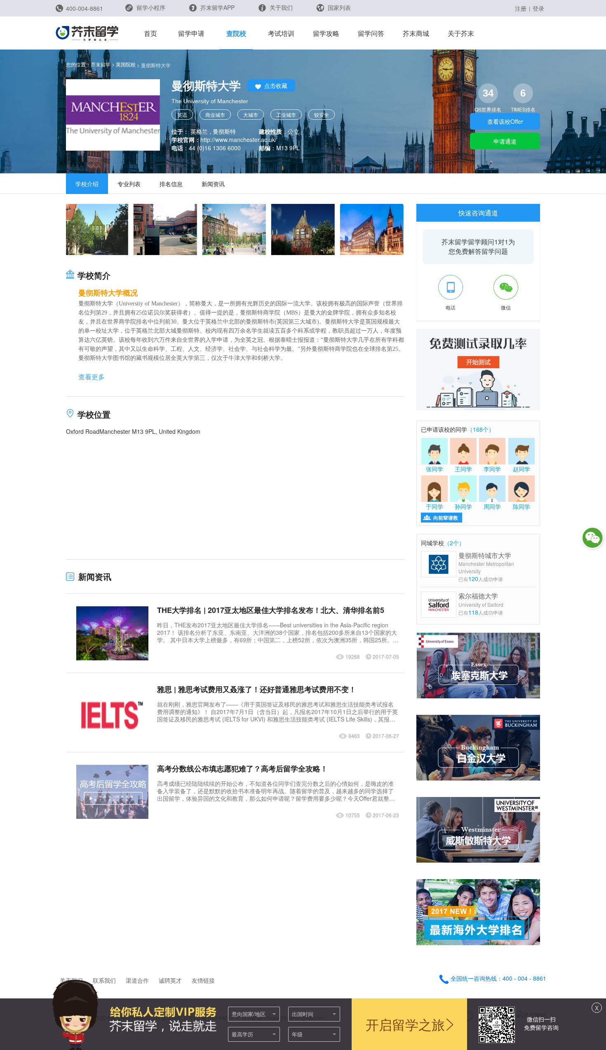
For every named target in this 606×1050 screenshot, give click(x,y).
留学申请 (191, 33)
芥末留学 (100, 64)
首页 (150, 33)
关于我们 (280, 7)
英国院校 (126, 64)
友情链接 (203, 980)
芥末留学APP (217, 7)
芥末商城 (416, 33)
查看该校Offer (505, 121)
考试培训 (281, 33)
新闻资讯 (213, 184)
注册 (520, 8)
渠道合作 (137, 980)
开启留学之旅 (405, 1024)
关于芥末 (461, 33)
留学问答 (371, 33)
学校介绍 (87, 184)
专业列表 (129, 184)
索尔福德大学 (480, 599)
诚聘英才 (170, 980)
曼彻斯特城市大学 (486, 563)
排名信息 (171, 184)
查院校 (236, 33)
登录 (538, 8)
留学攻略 (326, 33)
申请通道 (505, 141)
